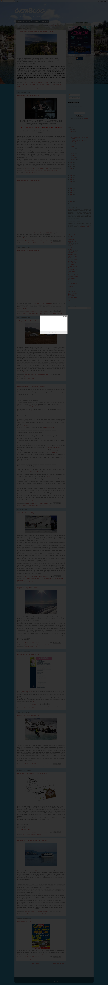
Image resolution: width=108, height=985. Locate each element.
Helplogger (56, 332)
